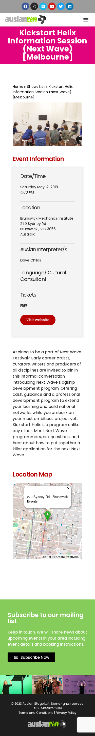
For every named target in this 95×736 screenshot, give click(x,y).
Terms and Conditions (35, 713)
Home (18, 86)
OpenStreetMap (67, 557)
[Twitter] (61, 6)
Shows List (36, 86)
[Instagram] (34, 6)
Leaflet (46, 557)
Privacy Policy (66, 713)
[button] (86, 19)
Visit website (37, 319)
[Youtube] (52, 6)
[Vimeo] (43, 6)
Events (32, 501)
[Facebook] (25, 6)
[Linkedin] (69, 6)
